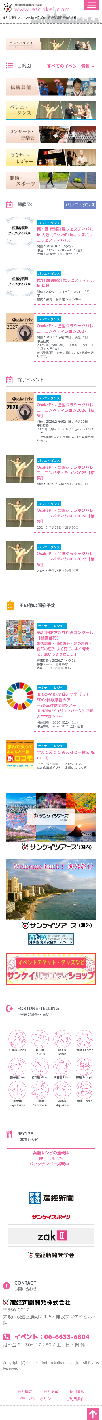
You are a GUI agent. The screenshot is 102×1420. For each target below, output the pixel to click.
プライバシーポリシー (36, 1398)
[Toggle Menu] (91, 5)
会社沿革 (51, 1391)
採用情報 (77, 1391)
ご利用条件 (75, 1398)
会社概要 (25, 1391)
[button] (80, 205)
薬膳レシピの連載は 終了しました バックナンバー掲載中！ (51, 1158)
